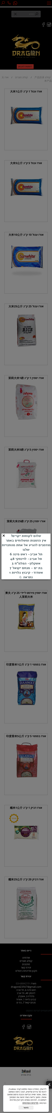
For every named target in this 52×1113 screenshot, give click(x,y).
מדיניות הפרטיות (30, 1103)
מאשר (26, 1107)
